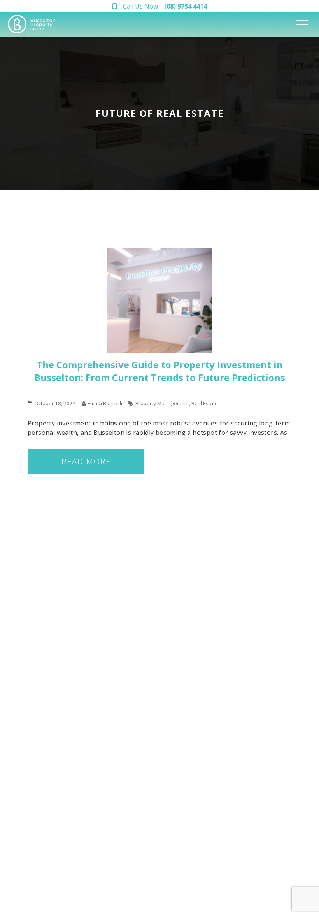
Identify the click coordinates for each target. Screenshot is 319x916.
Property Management (162, 403)
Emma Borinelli (105, 403)
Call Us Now (165, 6)
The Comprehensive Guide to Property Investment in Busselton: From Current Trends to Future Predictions (159, 371)
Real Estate (204, 403)
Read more (86, 461)
